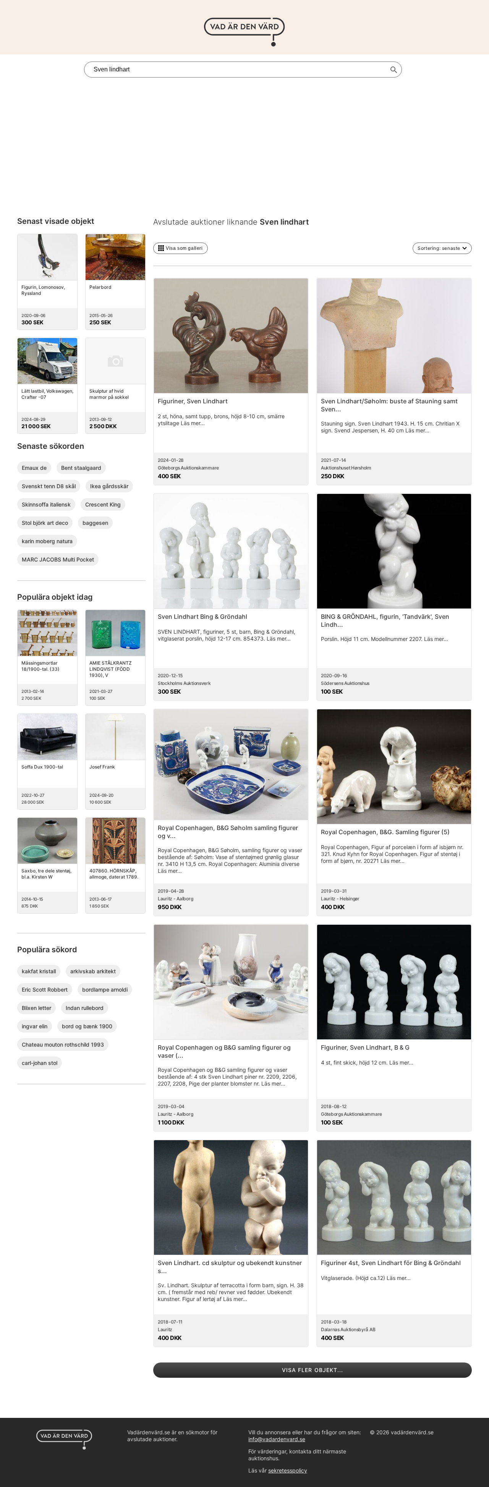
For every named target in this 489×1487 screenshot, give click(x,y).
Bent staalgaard (81, 467)
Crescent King (103, 504)
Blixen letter (36, 1008)
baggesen (95, 522)
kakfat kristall (39, 971)
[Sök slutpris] (394, 70)
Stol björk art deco (45, 522)
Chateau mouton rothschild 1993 (63, 1044)
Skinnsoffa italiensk (46, 504)
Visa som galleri (184, 248)
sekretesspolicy (287, 1470)
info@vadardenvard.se (276, 1439)
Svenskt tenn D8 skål (49, 486)
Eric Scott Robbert (45, 989)
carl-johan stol (39, 1063)
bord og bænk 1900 (87, 1026)
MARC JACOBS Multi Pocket (58, 559)
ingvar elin (34, 1026)
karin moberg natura (47, 541)
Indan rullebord (85, 1008)
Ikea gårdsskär (109, 486)
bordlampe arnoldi (105, 989)
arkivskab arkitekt (93, 971)
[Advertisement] (244, 138)
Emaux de (34, 467)
